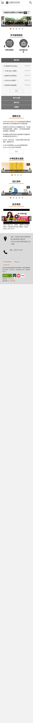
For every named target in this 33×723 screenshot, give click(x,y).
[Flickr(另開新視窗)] (22, 276)
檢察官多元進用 (13, 197)
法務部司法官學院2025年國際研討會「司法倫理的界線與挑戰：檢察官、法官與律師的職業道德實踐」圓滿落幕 (14, 12)
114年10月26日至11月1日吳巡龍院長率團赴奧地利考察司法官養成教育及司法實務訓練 (17, 122)
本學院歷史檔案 (16, 159)
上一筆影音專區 (3, 218)
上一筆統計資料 (3, 191)
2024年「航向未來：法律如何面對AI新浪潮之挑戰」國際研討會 (16, 141)
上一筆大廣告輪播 (3, 22)
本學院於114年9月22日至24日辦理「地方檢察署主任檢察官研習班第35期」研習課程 (19, 28)
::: (2, 9)
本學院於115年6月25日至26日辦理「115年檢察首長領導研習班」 (10, 28)
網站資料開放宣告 (7, 262)
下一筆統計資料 (29, 191)
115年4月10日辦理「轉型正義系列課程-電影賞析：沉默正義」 (11, 80)
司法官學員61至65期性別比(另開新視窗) (16, 197)
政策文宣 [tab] (16, 102)
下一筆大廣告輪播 (29, 22)
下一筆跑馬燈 (28, 13)
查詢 (30, 2)
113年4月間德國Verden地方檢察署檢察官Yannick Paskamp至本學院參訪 (15, 146)
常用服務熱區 (16, 35)
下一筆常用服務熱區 (28, 46)
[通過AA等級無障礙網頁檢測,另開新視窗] (7, 276)
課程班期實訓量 (10, 197)
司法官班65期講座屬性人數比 (22, 197)
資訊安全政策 (6, 265)
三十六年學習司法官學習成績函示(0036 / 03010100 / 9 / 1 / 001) (18, 175)
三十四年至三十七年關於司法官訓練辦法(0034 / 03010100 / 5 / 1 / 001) (15, 175)
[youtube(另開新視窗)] (18, 276)
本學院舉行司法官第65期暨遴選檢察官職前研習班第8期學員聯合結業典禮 (11, 66)
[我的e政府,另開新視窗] (14, 276)
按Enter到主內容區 (6, 1)
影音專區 (16, 204)
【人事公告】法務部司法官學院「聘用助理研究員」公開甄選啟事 (11, 71)
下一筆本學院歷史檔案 (29, 169)
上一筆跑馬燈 (28, 12)
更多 (16, 91)
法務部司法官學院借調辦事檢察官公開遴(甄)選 (11, 75)
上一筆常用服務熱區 (4, 46)
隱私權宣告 (17, 262)
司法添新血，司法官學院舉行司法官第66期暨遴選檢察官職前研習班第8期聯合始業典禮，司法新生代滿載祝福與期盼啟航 (22, 28)
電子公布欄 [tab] (16, 98)
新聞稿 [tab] (16, 107)
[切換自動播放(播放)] (25, 13)
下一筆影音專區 (29, 218)
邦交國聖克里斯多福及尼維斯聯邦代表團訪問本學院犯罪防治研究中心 (16, 135)
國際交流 (16, 116)
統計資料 (16, 182)
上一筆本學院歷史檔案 (3, 169)
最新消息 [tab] (16, 60)
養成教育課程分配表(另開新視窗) (19, 197)
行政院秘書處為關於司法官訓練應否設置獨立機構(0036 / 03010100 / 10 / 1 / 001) (12, 175)
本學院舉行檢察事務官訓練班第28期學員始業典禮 (11, 85)
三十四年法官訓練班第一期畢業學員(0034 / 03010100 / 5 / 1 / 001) (21, 175)
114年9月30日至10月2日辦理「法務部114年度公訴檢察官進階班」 (16, 28)
